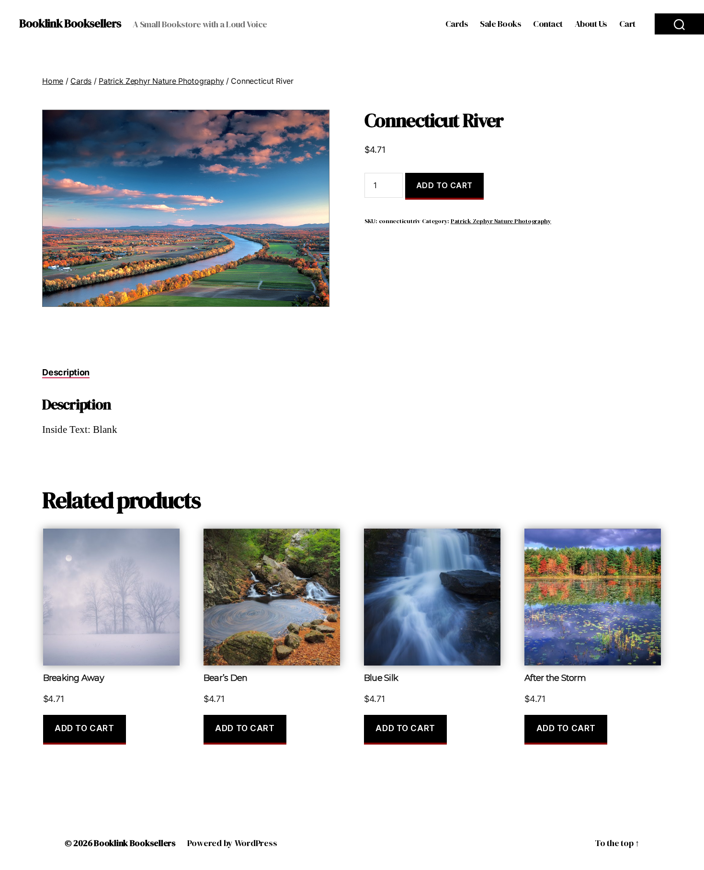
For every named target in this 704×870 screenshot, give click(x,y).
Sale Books (500, 24)
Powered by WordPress (232, 843)
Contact (548, 24)
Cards (456, 24)
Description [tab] (66, 372)
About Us (591, 24)
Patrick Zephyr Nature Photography (161, 81)
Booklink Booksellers (70, 23)
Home (52, 81)
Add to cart (444, 185)
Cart (627, 24)
